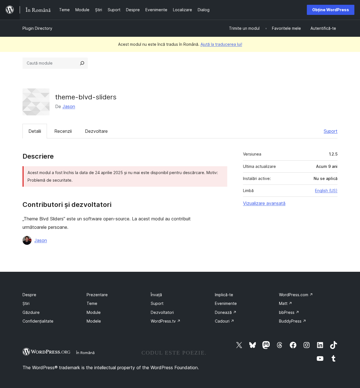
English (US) (326, 190)
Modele (94, 321)
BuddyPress (292, 321)
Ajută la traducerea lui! (221, 44)
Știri (26, 303)
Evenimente (226, 303)
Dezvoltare (96, 131)
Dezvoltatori (162, 312)
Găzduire (31, 312)
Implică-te (224, 294)
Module (94, 312)
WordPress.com (296, 294)
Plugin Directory (37, 28)
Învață (156, 294)
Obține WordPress (330, 9)
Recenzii (63, 131)
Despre (29, 294)
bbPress (289, 312)
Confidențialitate (37, 321)
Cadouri (224, 321)
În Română (85, 352)
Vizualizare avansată (264, 203)
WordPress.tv (166, 321)
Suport (331, 131)
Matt (285, 303)
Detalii (34, 131)
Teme (92, 303)
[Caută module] (82, 63)
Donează (226, 312)
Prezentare (97, 294)
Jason (68, 106)
